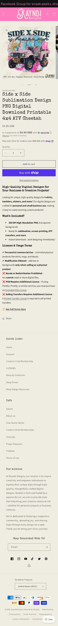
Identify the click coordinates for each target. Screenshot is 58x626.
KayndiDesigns (17, 609)
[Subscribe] (46, 547)
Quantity (6, 146)
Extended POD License (15, 290)
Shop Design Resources (18, 389)
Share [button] (9, 318)
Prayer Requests (14, 444)
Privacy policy (14, 614)
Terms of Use (12, 458)
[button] (3, 14)
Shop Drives (12, 382)
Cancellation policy (40, 619)
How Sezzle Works (15, 422)
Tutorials (10, 437)
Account (10, 354)
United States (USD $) (27, 586)
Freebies (10, 451)
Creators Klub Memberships (20, 429)
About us (10, 415)
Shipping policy (45, 614)
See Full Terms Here (16, 309)
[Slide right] (35, 84)
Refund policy (47, 609)
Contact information (21, 619)
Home (9, 347)
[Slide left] (22, 84)
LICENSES (11, 368)
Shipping (5, 136)
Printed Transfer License (15, 298)
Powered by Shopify (31, 609)
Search (9, 408)
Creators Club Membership (19, 361)
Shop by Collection (15, 375)
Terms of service (29, 614)
